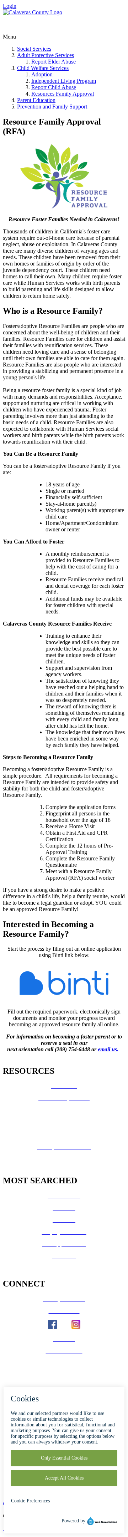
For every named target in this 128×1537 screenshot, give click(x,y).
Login (9, 6)
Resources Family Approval (62, 94)
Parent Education (36, 100)
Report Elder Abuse (53, 62)
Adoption (42, 74)
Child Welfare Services (43, 68)
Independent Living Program (63, 81)
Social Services (34, 49)
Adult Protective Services (45, 55)
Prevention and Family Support (52, 106)
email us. (108, 1049)
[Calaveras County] (32, 12)
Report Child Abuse (53, 87)
